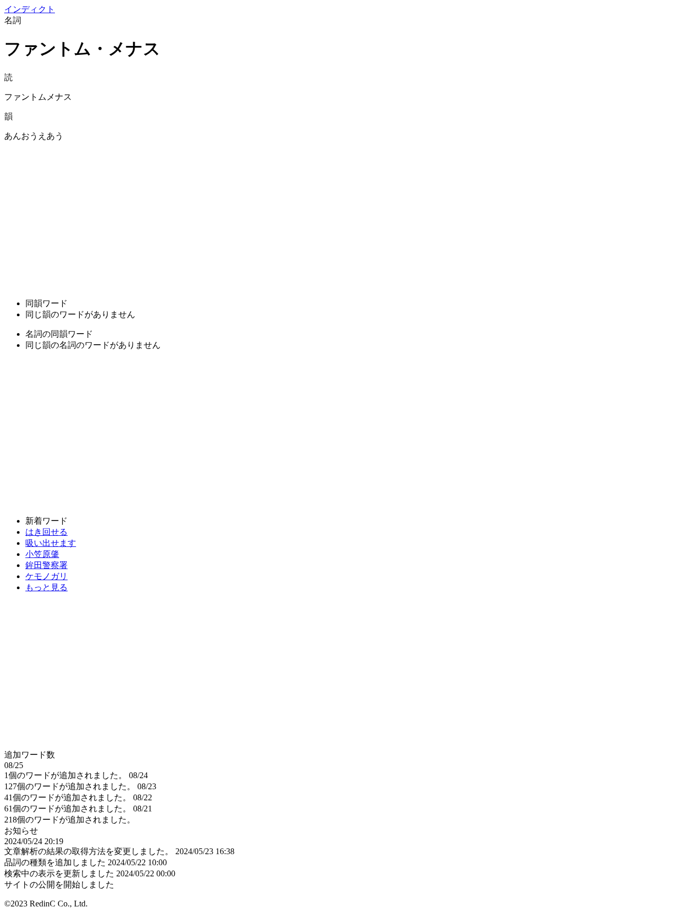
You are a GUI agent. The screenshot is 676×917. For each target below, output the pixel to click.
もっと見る (46, 587)
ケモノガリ (46, 576)
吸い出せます (50, 542)
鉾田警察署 (46, 565)
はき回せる (46, 531)
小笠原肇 (42, 554)
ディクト (29, 9)
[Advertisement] (321, 216)
